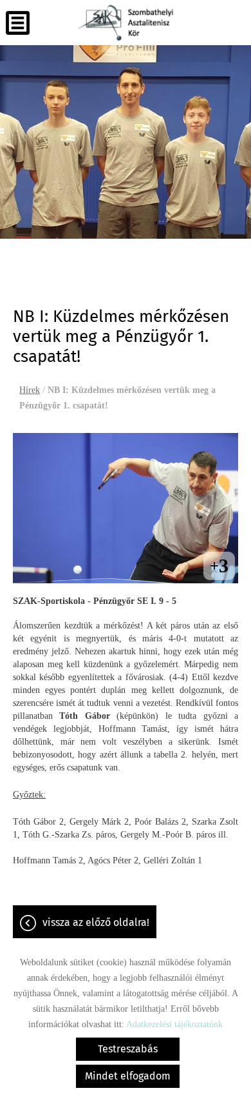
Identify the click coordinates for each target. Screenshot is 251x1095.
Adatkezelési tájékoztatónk (174, 1024)
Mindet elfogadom (128, 1076)
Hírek (29, 390)
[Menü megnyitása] (17, 23)
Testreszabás (128, 1049)
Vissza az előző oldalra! (95, 922)
